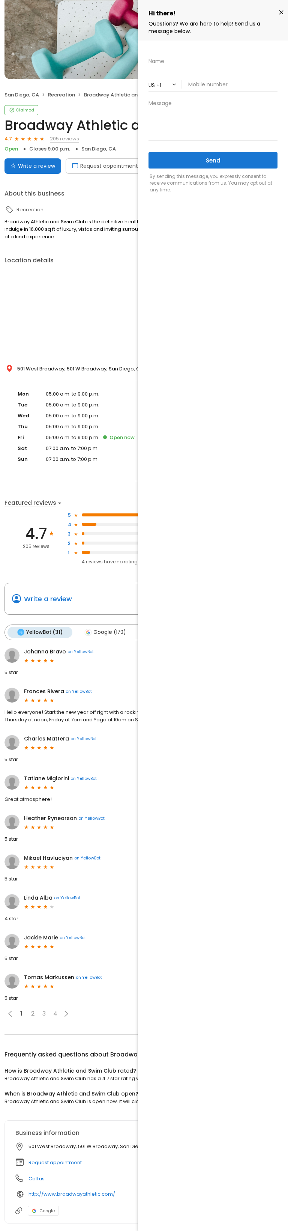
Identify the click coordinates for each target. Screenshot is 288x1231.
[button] (66, 1013)
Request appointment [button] (55, 1162)
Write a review (36, 166)
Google (47, 1211)
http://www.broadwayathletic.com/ (71, 1194)
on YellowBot (81, 652)
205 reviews (64, 138)
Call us (36, 1178)
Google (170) (109, 632)
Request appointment (109, 166)
